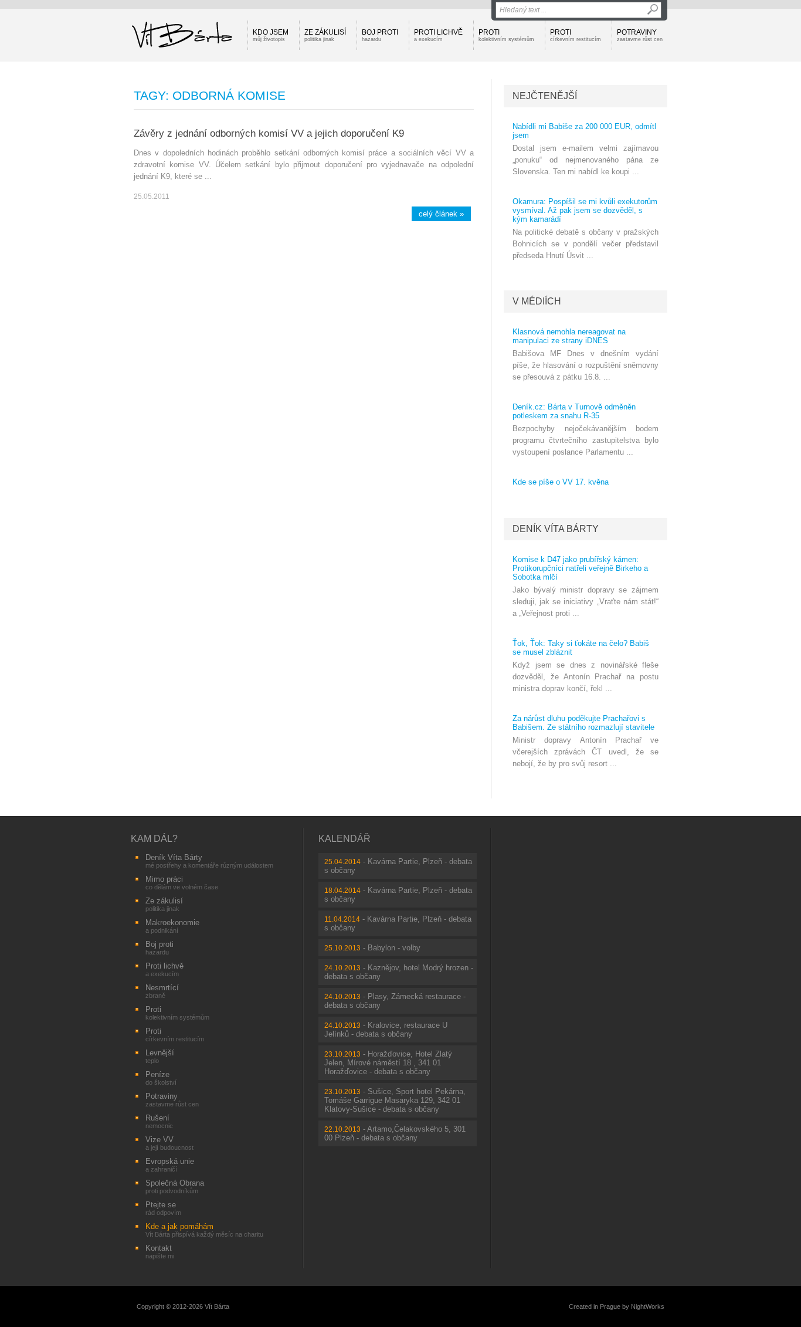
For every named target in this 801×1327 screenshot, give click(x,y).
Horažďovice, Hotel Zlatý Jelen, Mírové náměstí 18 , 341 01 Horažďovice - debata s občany (388, 1063)
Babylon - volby (394, 947)
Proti (506, 35)
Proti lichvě (438, 35)
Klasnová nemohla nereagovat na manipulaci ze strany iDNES (569, 336)
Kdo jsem (271, 35)
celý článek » (441, 213)
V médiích (536, 301)
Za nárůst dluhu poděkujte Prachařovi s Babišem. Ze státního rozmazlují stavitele (583, 723)
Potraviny (640, 35)
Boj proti (380, 35)
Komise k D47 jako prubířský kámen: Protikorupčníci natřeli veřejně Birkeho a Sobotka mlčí (580, 568)
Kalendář (344, 839)
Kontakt (159, 1252)
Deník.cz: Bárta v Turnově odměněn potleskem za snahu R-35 (574, 411)
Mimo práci (181, 883)
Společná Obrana (174, 1186)
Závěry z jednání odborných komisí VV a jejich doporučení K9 (269, 133)
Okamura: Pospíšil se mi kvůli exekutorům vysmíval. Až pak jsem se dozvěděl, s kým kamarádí (584, 210)
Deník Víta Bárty (555, 529)
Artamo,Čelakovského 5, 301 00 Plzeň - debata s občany (395, 1133)
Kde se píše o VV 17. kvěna (560, 482)
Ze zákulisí (325, 35)
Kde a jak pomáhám (204, 1230)
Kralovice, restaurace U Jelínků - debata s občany (385, 1029)
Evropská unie (169, 1165)
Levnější (159, 1056)
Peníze (161, 1078)
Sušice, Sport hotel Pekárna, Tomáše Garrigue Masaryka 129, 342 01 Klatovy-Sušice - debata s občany (395, 1100)
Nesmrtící (162, 991)
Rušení (159, 1121)
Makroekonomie (172, 926)
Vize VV (169, 1143)
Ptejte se (163, 1208)
